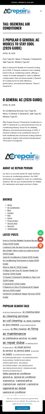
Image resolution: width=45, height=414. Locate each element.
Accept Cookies (22, 408)
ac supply (7, 354)
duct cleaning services (25, 365)
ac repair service (23, 347)
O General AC (36, 59)
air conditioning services (30, 357)
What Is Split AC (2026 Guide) (15, 267)
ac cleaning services (15, 316)
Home (9, 218)
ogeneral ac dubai (14, 388)
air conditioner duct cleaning (22, 354)
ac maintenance (14, 334)
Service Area (12, 223)
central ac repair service (10, 362)
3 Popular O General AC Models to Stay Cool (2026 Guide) (21, 44)
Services (10, 226)
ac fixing (33, 328)
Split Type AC (8, 62)
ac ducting (6, 329)
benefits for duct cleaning (22, 360)
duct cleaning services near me (12, 368)
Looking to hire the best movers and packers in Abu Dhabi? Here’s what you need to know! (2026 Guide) (22, 250)
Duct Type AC (8, 59)
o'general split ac (24, 380)
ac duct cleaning (11, 324)
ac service (8, 350)
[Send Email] (40, 239)
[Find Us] (40, 245)
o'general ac (9, 380)
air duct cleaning (8, 360)
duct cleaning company (10, 365)
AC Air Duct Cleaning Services (12, 312)
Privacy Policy (12, 221)
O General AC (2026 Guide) (22, 100)
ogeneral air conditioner (14, 392)
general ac (8, 377)
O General (25, 59)
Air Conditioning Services (13, 111)
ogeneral (21, 384)
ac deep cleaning (31, 321)
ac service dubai (22, 350)
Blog (9, 210)
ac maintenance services (15, 338)
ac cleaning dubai (31, 312)
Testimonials (12, 229)
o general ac (33, 384)
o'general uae (9, 384)
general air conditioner (25, 377)
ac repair (32, 338)
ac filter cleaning (18, 329)
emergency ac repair (29, 368)
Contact (10, 213)
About (9, 205)
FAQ (8, 215)
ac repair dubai (13, 343)
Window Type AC (22, 62)
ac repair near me (8, 347)
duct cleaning (23, 362)
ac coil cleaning (12, 320)
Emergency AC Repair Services (12, 370)
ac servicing (35, 351)
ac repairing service (31, 343)
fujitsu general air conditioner (17, 373)
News (17, 59)
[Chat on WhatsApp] (40, 232)
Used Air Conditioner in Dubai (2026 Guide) (21, 257)
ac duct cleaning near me (28, 325)
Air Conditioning (13, 208)
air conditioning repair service (12, 357)
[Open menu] (40, 11)
